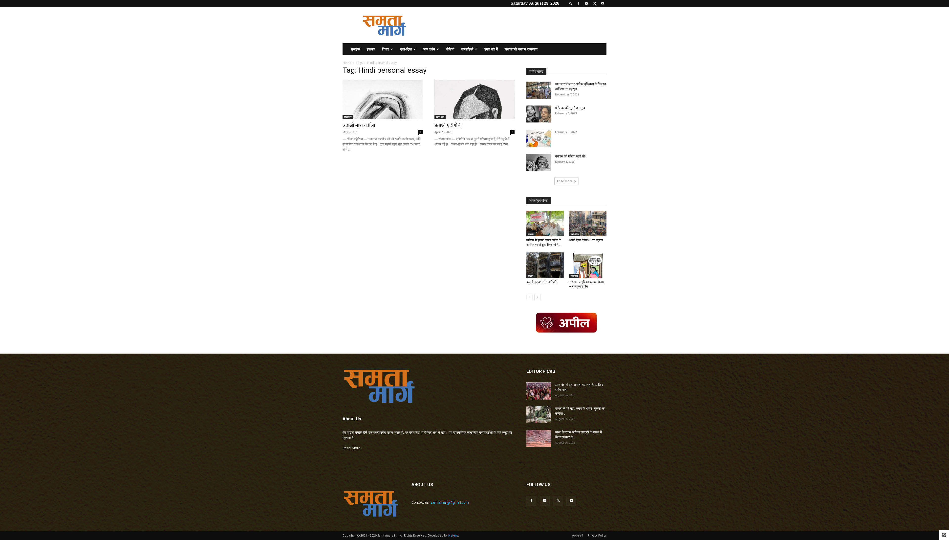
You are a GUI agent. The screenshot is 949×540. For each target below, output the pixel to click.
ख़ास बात (440, 117)
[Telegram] (586, 3)
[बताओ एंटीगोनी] (474, 99)
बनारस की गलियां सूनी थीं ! (570, 156)
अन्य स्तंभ (429, 49)
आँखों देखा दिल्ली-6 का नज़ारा (586, 240)
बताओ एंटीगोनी (448, 125)
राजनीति (574, 276)
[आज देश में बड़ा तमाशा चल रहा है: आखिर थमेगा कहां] (538, 391)
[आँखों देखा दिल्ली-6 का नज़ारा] (588, 223)
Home (347, 63)
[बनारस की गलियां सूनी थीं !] (538, 162)
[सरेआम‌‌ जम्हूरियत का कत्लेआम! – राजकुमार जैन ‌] (588, 265)
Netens (453, 535)
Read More (351, 448)
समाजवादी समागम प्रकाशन (521, 49)
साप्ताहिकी (467, 49)
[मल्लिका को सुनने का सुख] (538, 114)
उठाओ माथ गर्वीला (359, 125)
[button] (571, 3)
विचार (385, 49)
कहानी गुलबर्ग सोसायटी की (541, 282)
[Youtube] (602, 3)
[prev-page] (529, 297)
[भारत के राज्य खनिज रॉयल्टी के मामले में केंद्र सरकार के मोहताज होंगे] (538, 438)
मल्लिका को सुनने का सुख (570, 108)
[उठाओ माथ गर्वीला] (383, 99)
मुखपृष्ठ (355, 49)
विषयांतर (347, 117)
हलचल (371, 49)
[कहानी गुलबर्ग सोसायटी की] (545, 265)
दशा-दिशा (406, 49)
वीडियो (450, 49)
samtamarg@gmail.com (450, 502)
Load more (565, 181)
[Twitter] (594, 3)
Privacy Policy (597, 535)
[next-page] (537, 297)
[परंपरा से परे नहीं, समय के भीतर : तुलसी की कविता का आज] (538, 414)
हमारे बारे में (491, 49)
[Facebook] (578, 3)
